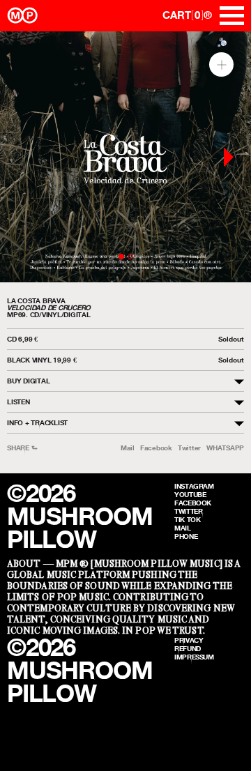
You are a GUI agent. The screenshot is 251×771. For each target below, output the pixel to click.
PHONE (185, 536)
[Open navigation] (232, 15)
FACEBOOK (192, 502)
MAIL (182, 528)
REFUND (187, 648)
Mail (128, 448)
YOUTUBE (190, 494)
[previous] (22, 157)
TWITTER (188, 511)
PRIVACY (188, 640)
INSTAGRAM (194, 486)
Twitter (189, 448)
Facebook (156, 448)
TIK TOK (187, 519)
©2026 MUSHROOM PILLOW (79, 516)
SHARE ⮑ (22, 448)
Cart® (187, 15)
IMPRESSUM (194, 656)
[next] (228, 157)
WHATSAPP (225, 448)
